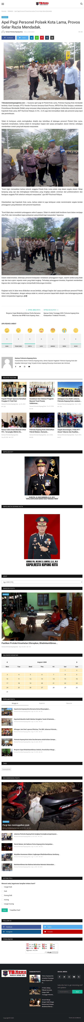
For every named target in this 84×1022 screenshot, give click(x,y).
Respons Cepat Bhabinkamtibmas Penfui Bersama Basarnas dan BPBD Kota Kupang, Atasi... (23, 314)
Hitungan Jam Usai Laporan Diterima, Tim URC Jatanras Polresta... (35, 729)
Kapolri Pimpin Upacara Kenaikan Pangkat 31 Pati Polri (14, 400)
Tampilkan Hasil (15, 910)
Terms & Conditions (75, 1018)
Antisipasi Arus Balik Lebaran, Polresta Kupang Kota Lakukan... (69, 400)
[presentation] (75, 596)
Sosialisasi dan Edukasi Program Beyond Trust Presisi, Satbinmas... (42, 401)
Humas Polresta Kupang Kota (14, 32)
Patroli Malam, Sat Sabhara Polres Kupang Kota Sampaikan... (34, 844)
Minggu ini (15, 703)
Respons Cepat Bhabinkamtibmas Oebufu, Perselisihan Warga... (35, 750)
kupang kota (6, 769)
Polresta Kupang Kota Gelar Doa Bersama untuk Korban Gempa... (35, 739)
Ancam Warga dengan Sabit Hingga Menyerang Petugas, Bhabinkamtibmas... (48, 1003)
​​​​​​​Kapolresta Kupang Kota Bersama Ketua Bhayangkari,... (32, 709)
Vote (4, 910)
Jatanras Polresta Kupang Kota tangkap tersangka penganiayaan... (36, 834)
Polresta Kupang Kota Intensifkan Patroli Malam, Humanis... (42, 431)
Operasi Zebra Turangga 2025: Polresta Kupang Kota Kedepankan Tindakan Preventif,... (61, 314)
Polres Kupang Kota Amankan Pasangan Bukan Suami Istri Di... (48, 979)
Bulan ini (42, 703)
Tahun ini (69, 703)
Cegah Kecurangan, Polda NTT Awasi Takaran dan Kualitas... (69, 431)
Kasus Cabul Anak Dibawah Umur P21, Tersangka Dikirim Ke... (14, 431)
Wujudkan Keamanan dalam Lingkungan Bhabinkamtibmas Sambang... (37, 854)
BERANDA (10, 11)
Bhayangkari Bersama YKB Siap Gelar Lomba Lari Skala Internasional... (34, 643)
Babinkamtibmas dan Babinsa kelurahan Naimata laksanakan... (34, 864)
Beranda (4, 11)
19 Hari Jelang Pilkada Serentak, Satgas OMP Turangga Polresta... (48, 991)
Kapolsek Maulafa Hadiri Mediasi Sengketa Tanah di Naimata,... (34, 719)
